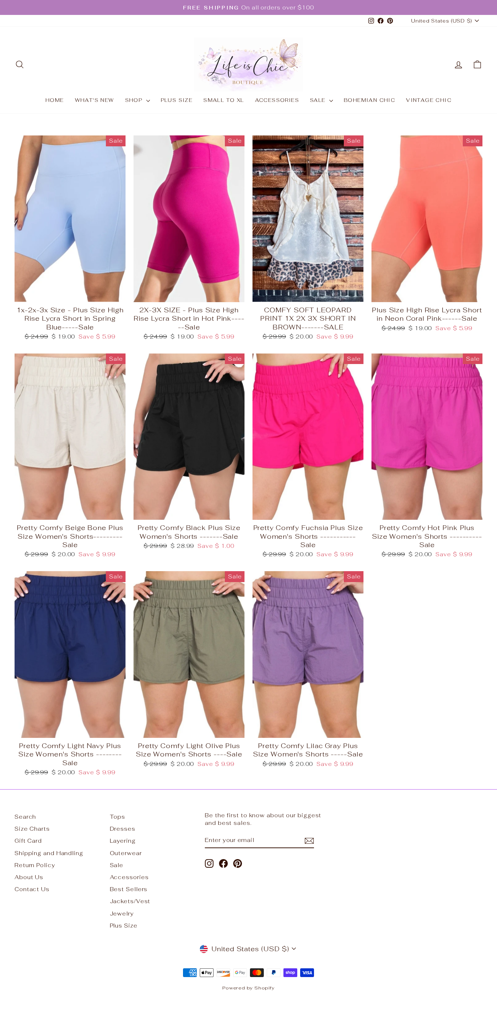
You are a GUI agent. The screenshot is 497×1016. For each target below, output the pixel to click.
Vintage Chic (429, 100)
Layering (123, 840)
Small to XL (223, 100)
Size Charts (32, 828)
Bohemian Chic (369, 100)
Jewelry (122, 913)
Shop (134, 100)
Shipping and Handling (49, 853)
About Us (29, 877)
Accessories (277, 100)
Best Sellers (129, 889)
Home (54, 100)
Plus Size (177, 100)
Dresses (122, 828)
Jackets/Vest (130, 901)
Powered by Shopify (248, 988)
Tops (118, 816)
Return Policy (35, 865)
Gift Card (28, 840)
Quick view (70, 293)
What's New (94, 100)
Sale (318, 100)
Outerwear (126, 853)
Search (25, 816)
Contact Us (32, 889)
